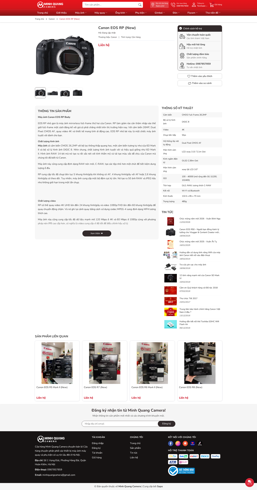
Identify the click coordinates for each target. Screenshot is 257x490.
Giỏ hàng (97, 457)
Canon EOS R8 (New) (190, 387)
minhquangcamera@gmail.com (58, 475)
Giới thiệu (61, 12)
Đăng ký (96, 448)
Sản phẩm (135, 448)
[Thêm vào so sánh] (75, 369)
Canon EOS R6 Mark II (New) (147, 387)
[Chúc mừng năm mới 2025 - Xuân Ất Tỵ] (170, 244)
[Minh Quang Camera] (49, 4)
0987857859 (203, 63)
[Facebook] (170, 443)
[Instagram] (178, 443)
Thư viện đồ (212, 12)
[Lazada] (192, 443)
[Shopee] (185, 443)
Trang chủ (135, 443)
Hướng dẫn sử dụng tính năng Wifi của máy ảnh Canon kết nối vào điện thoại (200, 254)
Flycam (192, 12)
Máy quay (100, 12)
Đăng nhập (98, 443)
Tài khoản (97, 452)
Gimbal (159, 12)
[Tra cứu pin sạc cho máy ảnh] (170, 267)
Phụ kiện (140, 12)
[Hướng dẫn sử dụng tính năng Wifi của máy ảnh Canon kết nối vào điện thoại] (170, 255)
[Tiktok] (199, 443)
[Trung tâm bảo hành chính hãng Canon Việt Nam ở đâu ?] (170, 312)
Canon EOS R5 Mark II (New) (52, 387)
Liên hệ (134, 457)
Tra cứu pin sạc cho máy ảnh (193, 264)
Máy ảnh (80, 12)
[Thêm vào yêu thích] (75, 363)
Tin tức (133, 452)
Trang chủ (42, 12)
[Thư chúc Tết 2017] (170, 301)
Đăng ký (166, 423)
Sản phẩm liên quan (51, 336)
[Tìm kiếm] (140, 5)
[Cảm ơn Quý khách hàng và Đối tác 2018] (170, 290)
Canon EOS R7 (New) (95, 387)
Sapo (160, 486)
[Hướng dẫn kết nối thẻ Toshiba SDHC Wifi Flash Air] (170, 324)
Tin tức (167, 212)
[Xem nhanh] (75, 357)
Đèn (175, 12)
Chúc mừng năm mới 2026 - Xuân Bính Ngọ (200, 218)
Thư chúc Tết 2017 (188, 298)
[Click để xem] (65, 55)
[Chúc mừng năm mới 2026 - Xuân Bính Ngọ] (170, 221)
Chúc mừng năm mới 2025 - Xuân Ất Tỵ (198, 241)
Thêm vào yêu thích (201, 76)
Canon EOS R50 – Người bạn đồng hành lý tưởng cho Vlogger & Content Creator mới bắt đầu (199, 232)
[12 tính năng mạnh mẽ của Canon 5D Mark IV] (170, 278)
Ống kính (120, 12)
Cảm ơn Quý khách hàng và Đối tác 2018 (199, 287)
